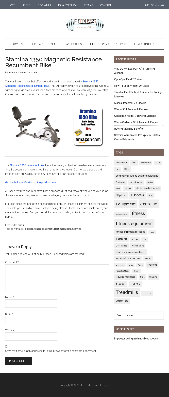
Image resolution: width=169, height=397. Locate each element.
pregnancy (120, 265)
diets (118, 188)
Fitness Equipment (91, 385)
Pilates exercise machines (130, 252)
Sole (142, 276)
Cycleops (120, 182)
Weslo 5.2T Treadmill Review (131, 109)
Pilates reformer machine (128, 258)
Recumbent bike (62, 229)
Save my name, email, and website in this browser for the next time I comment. (51, 350)
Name (9, 297)
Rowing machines (125, 276)
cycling (150, 182)
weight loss (122, 300)
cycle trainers (136, 182)
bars (117, 169)
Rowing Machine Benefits (129, 128)
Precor (148, 258)
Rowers (136, 271)
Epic (151, 195)
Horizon (121, 239)
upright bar (147, 293)
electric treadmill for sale (148, 188)
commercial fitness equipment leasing (137, 175)
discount (128, 188)
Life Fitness (121, 245)
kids (144, 239)
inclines (135, 239)
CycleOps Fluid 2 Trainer (128, 79)
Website (10, 330)
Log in (106, 385)
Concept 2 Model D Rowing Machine (135, 115)
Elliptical (121, 195)
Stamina (76, 229)
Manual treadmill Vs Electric (130, 103)
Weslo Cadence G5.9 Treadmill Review (136, 122)
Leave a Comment (28, 72)
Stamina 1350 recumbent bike (27, 165)
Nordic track (138, 245)
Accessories (146, 163)
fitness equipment (43, 229)
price (131, 265)
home (152, 232)
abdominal (121, 162)
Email (9, 313)
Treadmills (127, 292)
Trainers (135, 283)
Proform (152, 264)
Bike (20, 225)
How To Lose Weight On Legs (131, 85)
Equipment (125, 204)
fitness (138, 213)
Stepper (120, 283)
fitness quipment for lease (130, 231)
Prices (140, 265)
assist (157, 163)
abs (134, 162)
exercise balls (121, 214)
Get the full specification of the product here (30, 182)
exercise (29, 229)
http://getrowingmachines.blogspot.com (137, 338)
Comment (12, 262)
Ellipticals (137, 195)
